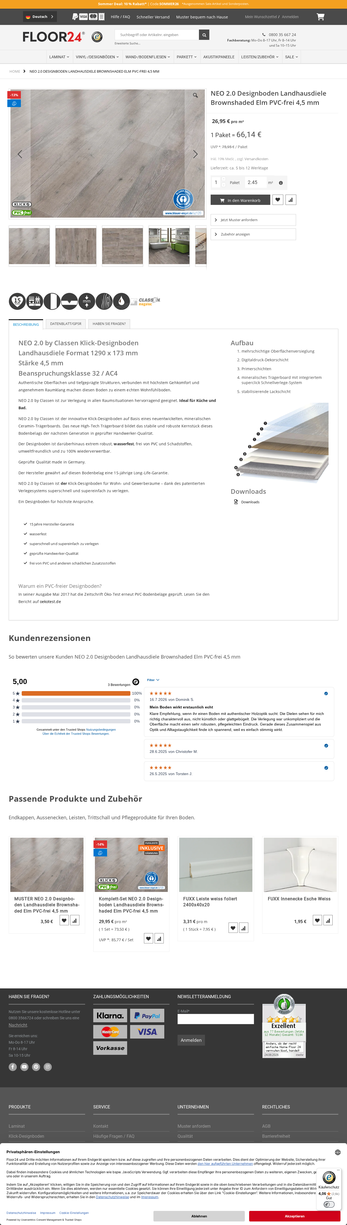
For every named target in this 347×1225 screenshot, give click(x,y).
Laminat (17, 1126)
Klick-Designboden (26, 1136)
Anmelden (290, 17)
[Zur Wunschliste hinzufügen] (64, 920)
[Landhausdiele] (52, 316)
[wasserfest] (121, 316)
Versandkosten (256, 158)
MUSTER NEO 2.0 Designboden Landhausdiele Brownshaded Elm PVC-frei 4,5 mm (46, 905)
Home (14, 71)
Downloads (250, 501)
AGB (266, 1126)
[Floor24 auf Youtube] (24, 1067)
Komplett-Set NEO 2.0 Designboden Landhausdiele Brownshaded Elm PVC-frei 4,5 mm (131, 905)
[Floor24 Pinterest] (36, 1067)
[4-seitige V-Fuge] (69, 316)
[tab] (26, 324)
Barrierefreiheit (276, 1136)
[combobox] (162, 34)
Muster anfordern (194, 1126)
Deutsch (40, 16)
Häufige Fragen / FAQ (113, 1136)
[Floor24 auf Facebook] (13, 1067)
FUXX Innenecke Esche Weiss (299, 898)
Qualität (185, 1136)
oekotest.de (50, 601)
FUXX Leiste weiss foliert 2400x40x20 (210, 901)
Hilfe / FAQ (120, 16)
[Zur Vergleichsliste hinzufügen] (74, 920)
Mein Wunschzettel (261, 17)
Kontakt (100, 1126)
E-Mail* (183, 1011)
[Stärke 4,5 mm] (86, 316)
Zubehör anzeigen (235, 234)
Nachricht (18, 1025)
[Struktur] (104, 316)
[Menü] (338, 1171)
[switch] (329, 1204)
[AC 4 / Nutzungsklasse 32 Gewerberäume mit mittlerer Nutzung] (34, 316)
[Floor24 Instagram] (48, 1067)
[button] (20, 154)
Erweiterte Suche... (127, 43)
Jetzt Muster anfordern (239, 219)
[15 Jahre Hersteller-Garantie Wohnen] (17, 316)
